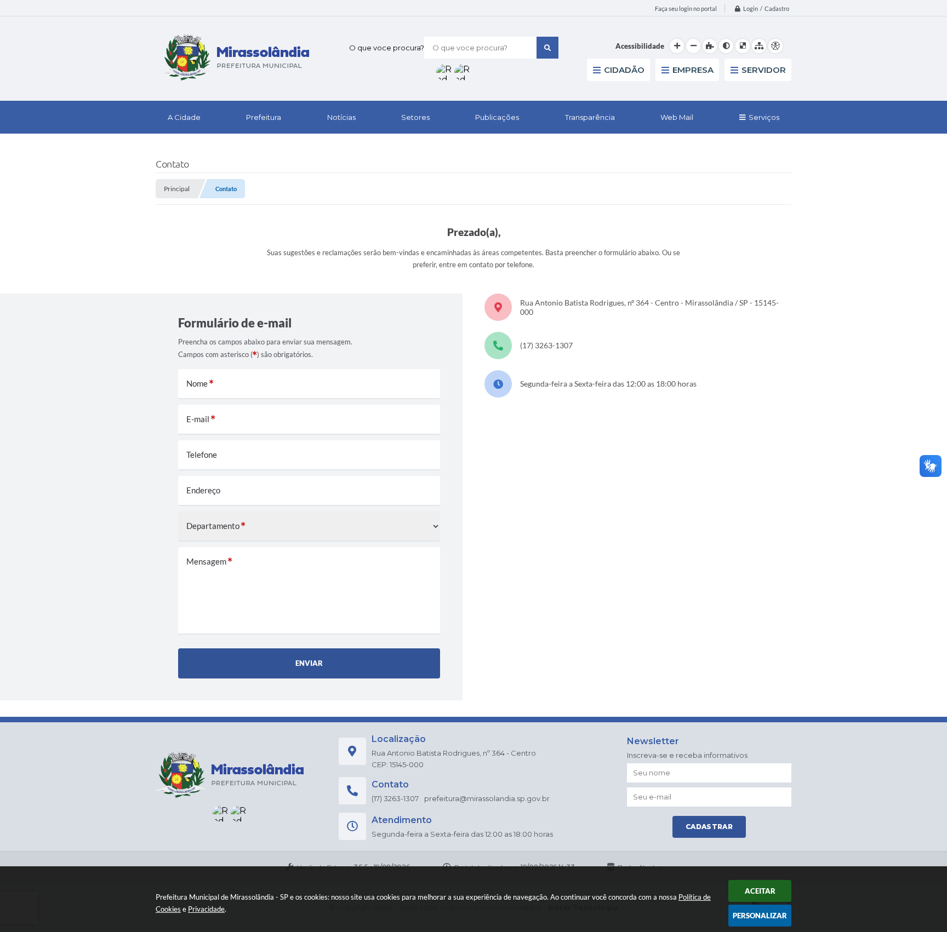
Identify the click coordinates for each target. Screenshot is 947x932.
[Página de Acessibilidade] (775, 46)
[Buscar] (547, 48)
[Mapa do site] (759, 46)
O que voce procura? (386, 47)
